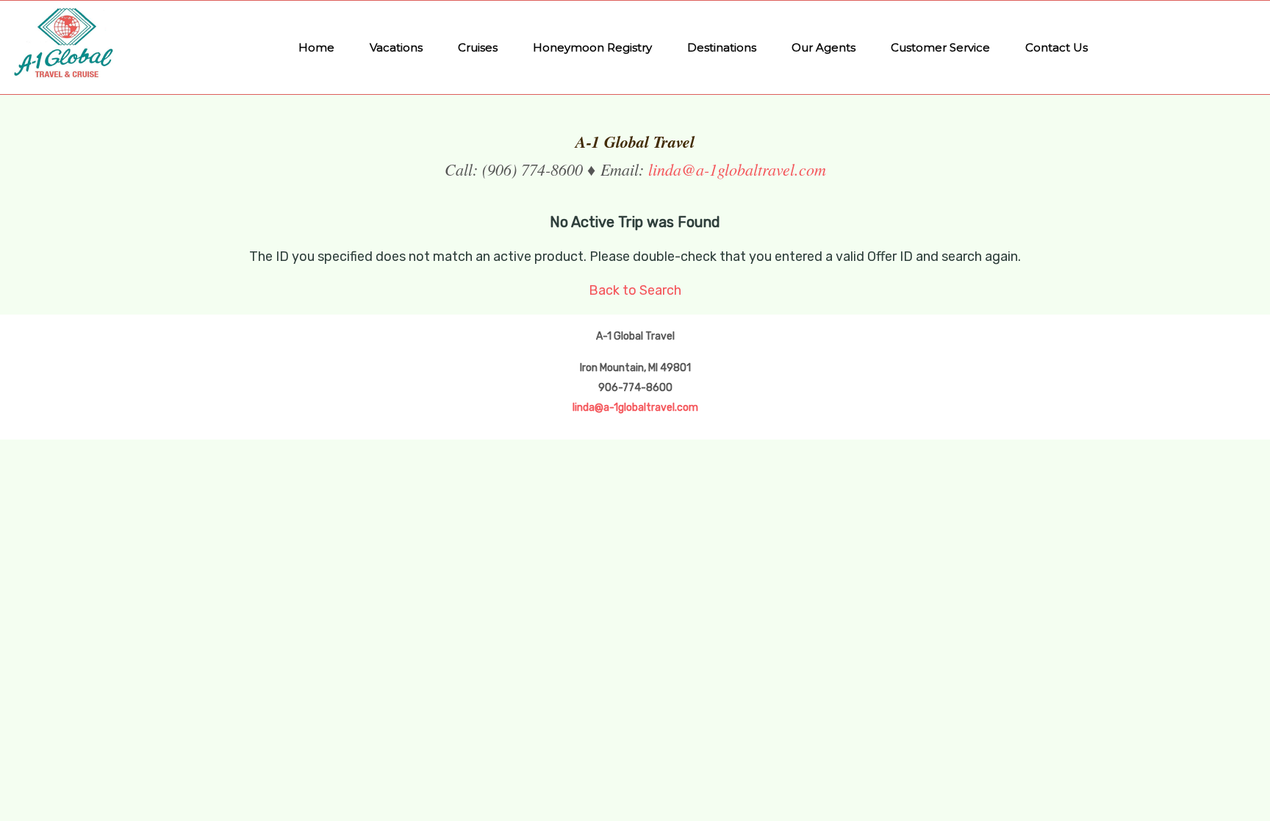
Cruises (478, 47)
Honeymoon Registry (592, 47)
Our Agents (823, 47)
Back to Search (635, 290)
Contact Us (1056, 47)
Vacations (396, 47)
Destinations (721, 47)
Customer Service (940, 47)
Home (316, 47)
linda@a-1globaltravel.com (737, 169)
